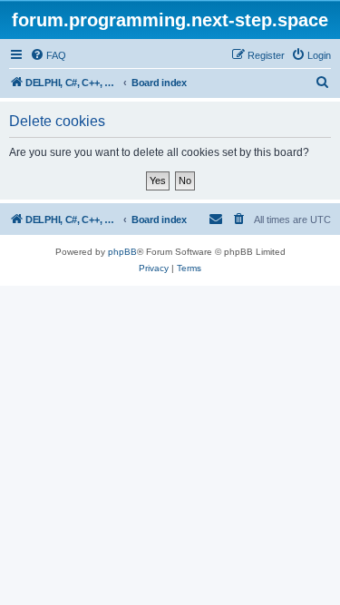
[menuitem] (48, 55)
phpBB (122, 252)
